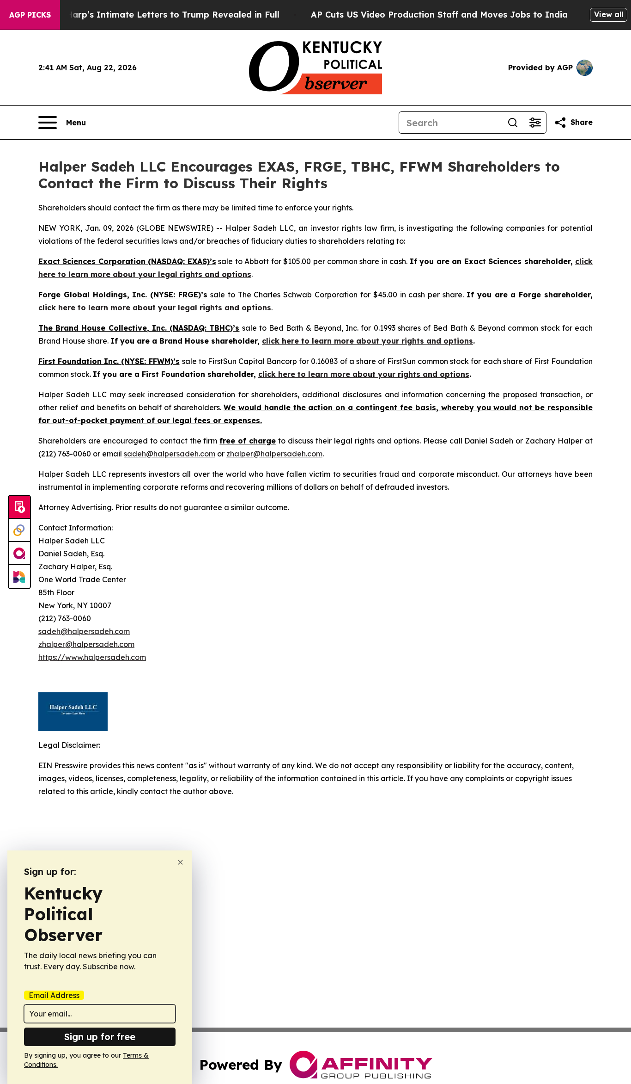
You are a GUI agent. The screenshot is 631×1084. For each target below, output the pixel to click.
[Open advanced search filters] (535, 122)
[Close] (180, 862)
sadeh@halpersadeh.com (169, 453)
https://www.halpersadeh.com (92, 657)
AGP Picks (30, 14)
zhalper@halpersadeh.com (274, 453)
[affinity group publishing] (19, 553)
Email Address (54, 995)
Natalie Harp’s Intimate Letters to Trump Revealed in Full (155, 14)
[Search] (513, 122)
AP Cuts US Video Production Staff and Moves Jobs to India (439, 14)
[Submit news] (19, 507)
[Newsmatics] (19, 576)
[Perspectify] (19, 530)
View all (608, 14)
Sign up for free (99, 1036)
